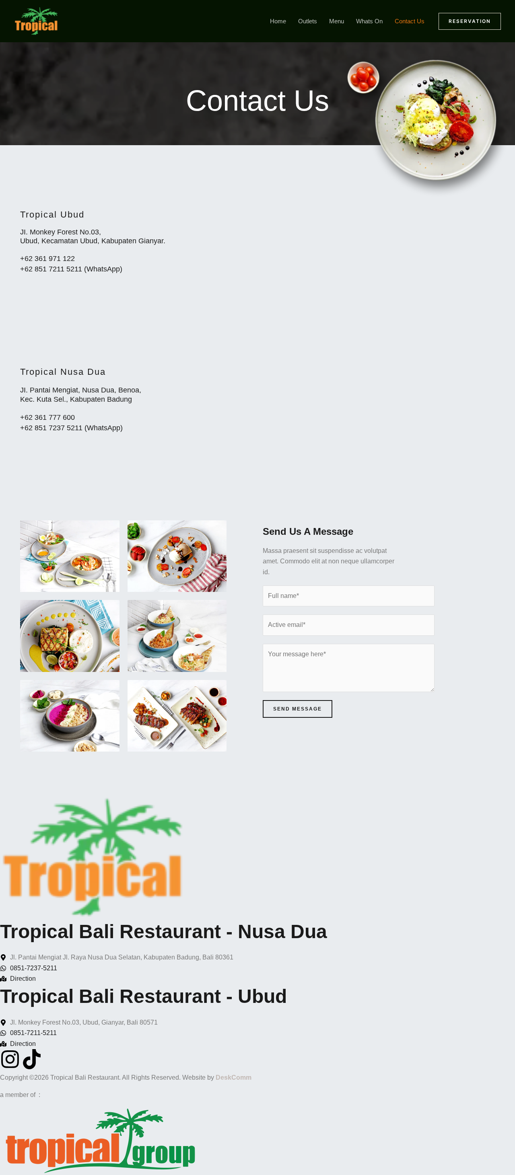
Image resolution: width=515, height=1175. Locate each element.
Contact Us (409, 21)
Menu (336, 21)
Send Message (297, 709)
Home (278, 21)
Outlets (307, 21)
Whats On (369, 21)
